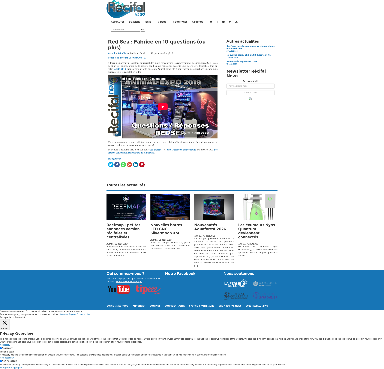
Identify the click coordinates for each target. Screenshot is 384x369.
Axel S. (142, 58)
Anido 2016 (120, 69)
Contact (155, 306)
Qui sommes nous (117, 306)
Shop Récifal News (230, 306)
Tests (148, 22)
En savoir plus (83, 314)
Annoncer (139, 306)
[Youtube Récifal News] (223, 22)
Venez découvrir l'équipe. (129, 281)
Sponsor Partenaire (201, 306)
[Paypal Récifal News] (230, 22)
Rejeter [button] (72, 314)
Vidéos (162, 22)
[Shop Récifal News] (211, 22)
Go (142, 29)
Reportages (180, 22)
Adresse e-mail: (250, 81)
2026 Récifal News (257, 306)
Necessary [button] (5, 344)
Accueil (111, 53)
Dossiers (134, 22)
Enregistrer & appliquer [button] (11, 367)
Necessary (7, 347)
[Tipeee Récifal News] (236, 22)
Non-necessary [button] (7, 357)
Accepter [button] (64, 314)
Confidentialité (175, 306)
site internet (156, 149)
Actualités (117, 22)
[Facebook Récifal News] (217, 22)
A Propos (198, 22)
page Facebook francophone (181, 149)
